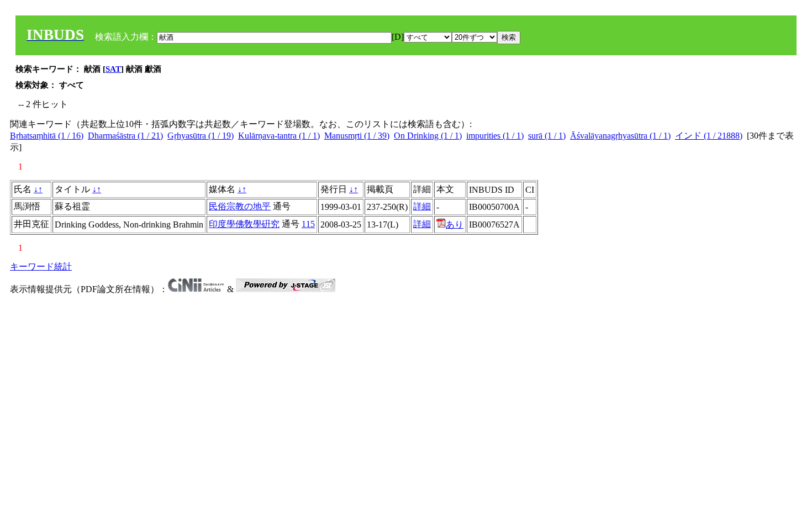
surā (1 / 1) (547, 135)
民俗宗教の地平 (240, 206)
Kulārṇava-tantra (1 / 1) (279, 135)
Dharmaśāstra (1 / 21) (125, 135)
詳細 (422, 206)
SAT (113, 69)
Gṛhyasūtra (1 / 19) (200, 135)
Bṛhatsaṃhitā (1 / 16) (46, 135)
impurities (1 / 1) (495, 135)
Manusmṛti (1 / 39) (356, 135)
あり (454, 224)
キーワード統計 (41, 266)
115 (308, 224)
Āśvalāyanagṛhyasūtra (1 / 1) (620, 135)
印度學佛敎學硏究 (244, 224)
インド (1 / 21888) (708, 135)
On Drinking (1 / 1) (428, 135)
